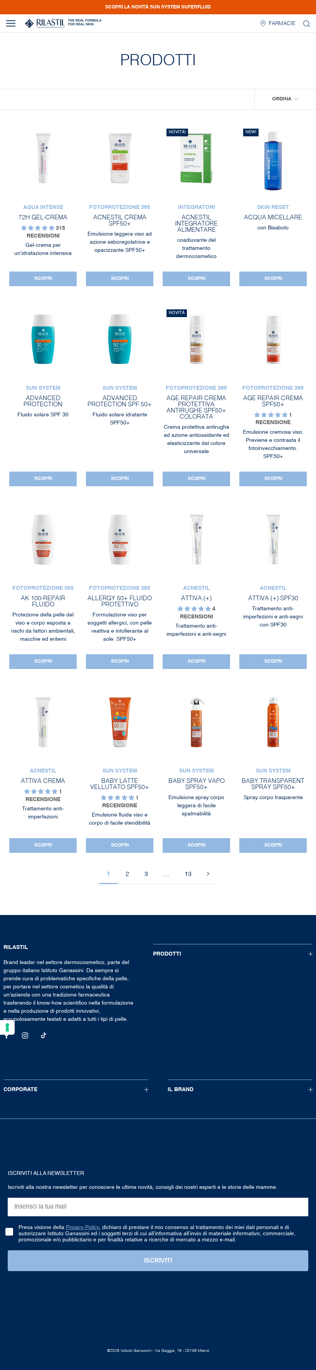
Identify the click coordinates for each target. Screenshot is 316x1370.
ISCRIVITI (158, 1260)
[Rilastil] (63, 23)
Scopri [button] (43, 279)
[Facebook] (6, 1035)
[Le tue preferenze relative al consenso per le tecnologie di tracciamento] (7, 1027)
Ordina (282, 99)
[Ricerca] (306, 23)
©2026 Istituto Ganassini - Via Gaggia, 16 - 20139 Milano (158, 1351)
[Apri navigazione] (10, 23)
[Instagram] (25, 1035)
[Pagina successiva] (208, 874)
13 (188, 874)
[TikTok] (43, 1035)
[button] (38, 228)
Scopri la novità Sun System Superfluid (158, 7)
